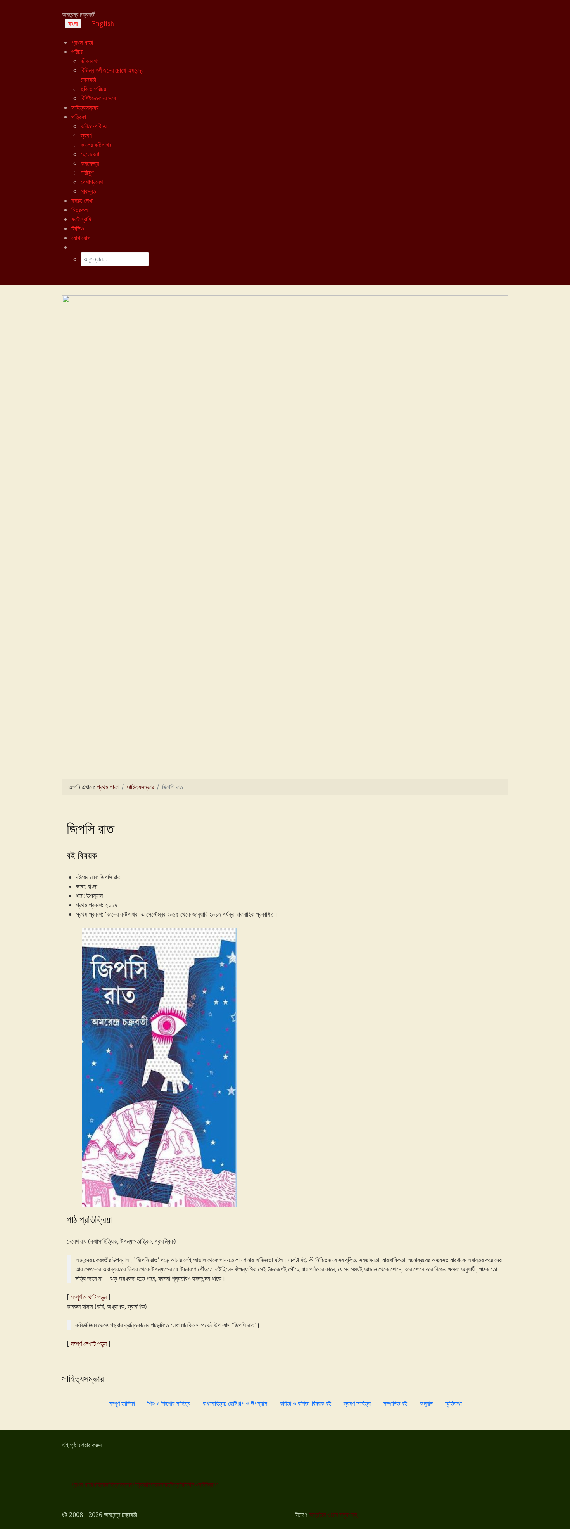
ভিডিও (191, 1484)
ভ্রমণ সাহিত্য (357, 1403)
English (103, 23)
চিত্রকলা (155, 1484)
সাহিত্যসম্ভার (118, 1484)
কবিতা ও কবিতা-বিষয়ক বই (305, 1403)
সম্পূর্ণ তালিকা (122, 1403)
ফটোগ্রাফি (174, 1484)
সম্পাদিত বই (395, 1403)
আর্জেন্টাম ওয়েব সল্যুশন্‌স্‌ (333, 1514)
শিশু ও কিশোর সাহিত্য (168, 1403)
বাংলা (73, 23)
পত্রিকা (139, 1484)
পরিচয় (99, 1484)
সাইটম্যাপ (208, 1484)
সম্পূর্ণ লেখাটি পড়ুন (89, 1297)
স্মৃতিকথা (453, 1403)
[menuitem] (82, 42)
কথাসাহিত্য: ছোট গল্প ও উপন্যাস (235, 1403)
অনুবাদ (426, 1403)
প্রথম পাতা (82, 1484)
